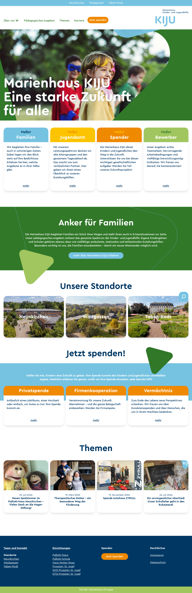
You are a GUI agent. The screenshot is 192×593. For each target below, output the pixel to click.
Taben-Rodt (115, 3)
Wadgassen (96, 3)
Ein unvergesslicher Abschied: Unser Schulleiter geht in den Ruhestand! (166, 501)
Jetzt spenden (98, 20)
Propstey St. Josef (63, 566)
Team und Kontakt (15, 548)
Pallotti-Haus (60, 555)
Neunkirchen (76, 3)
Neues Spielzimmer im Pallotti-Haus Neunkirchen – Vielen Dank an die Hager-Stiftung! (26, 503)
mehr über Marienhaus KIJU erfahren (96, 255)
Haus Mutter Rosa (63, 563)
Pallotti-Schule (61, 559)
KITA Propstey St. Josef (66, 574)
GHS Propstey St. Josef (66, 570)
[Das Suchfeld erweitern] (183, 296)
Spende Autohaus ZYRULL (119, 498)
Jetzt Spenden (114, 556)
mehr (26, 186)
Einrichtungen (61, 548)
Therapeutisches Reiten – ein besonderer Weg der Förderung (72, 501)
